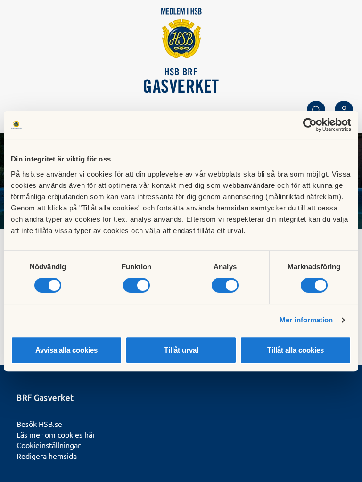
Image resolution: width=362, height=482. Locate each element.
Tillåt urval (181, 350)
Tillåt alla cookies (295, 350)
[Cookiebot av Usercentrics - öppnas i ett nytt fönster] (310, 125)
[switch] (136, 285)
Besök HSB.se (39, 423)
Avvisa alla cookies (66, 350)
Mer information (306, 320)
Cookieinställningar (48, 445)
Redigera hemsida (46, 455)
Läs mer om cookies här (55, 434)
